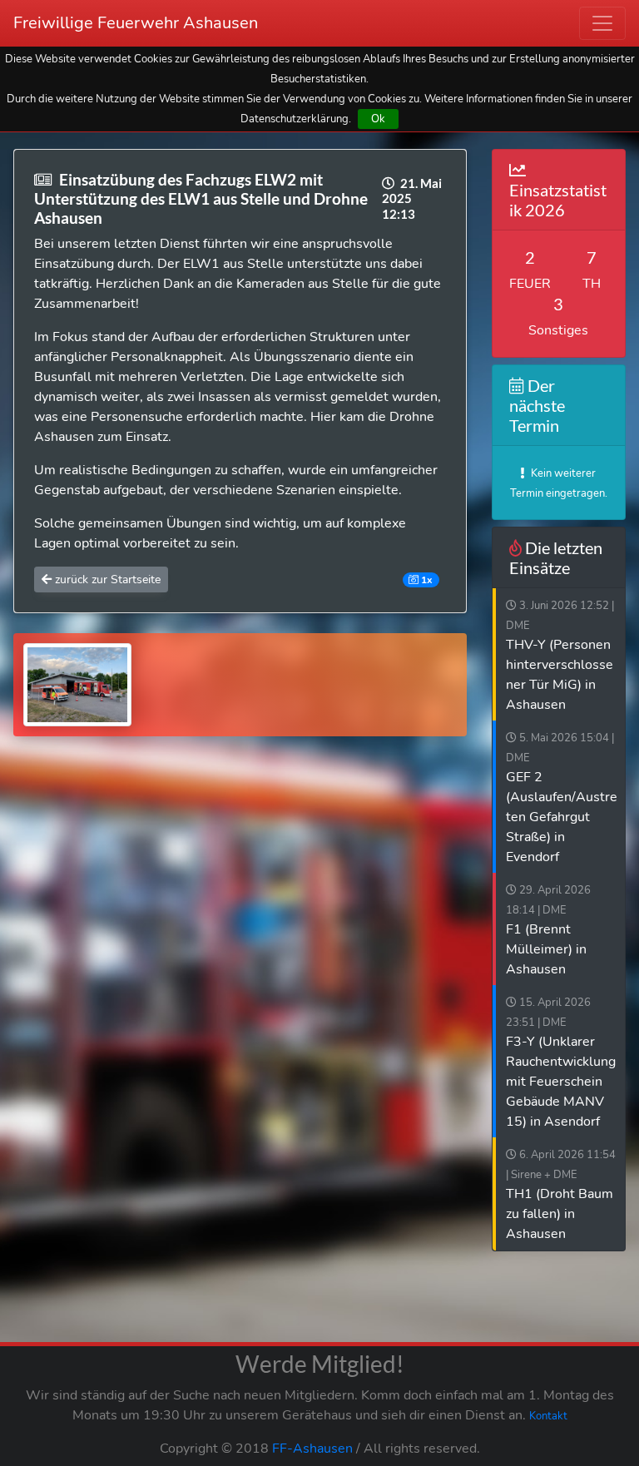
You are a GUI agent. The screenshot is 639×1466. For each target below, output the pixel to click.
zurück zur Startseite (106, 579)
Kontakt (548, 1416)
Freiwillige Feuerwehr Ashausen (135, 23)
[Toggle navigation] (602, 23)
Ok (378, 118)
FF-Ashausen (312, 1448)
